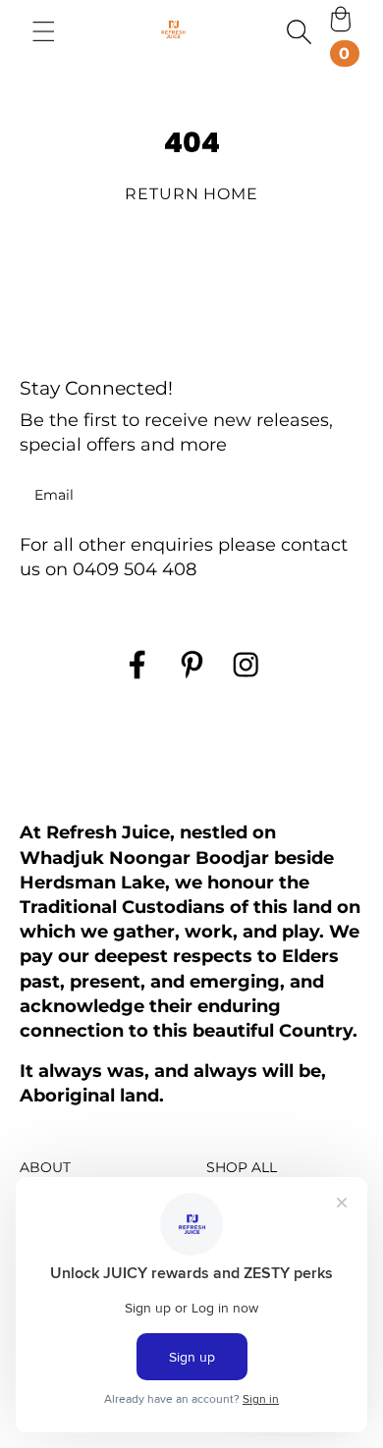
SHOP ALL (241, 1167)
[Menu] (44, 31)
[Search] (298, 31)
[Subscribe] (336, 495)
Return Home (192, 194)
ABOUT (45, 1167)
